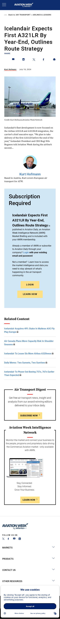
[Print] (54, 60)
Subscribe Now (29, 415)
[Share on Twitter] (34, 60)
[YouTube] (14, 539)
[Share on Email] (13, 60)
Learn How (30, 294)
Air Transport (23, 15)
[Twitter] (3, 539)
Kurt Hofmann (10, 69)
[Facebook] (9, 539)
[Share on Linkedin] (23, 60)
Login (30, 284)
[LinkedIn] (20, 539)
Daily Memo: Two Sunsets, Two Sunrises (24, 362)
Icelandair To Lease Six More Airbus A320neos (27, 353)
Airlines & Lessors (42, 15)
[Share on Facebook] (44, 60)
